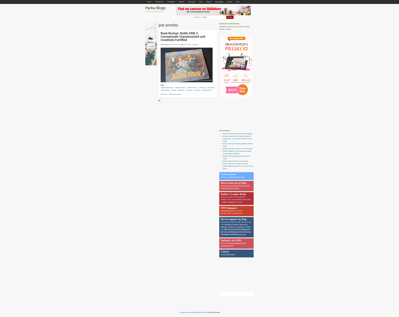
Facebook (231, 202)
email (224, 202)
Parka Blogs (155, 8)
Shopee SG (231, 227)
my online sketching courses (236, 177)
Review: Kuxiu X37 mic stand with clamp (235, 164)
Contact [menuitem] (229, 2)
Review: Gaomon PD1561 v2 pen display (235, 161)
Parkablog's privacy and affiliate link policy (193, 312)
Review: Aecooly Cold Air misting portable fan (237, 136)
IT (247, 222)
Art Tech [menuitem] (181, 2)
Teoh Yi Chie (173, 44)
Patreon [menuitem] (208, 2)
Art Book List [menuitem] (159, 2)
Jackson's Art (243, 224)
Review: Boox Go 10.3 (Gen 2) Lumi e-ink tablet (237, 149)
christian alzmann (180, 88)
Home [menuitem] (149, 2)
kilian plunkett (165, 90)
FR (245, 222)
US (233, 222)
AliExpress (224, 227)
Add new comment (175, 94)
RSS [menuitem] (200, 2)
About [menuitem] (238, 2)
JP (222, 224)
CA (236, 222)
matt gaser (181, 90)
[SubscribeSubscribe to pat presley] (159, 100)
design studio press (167, 88)
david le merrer (192, 88)
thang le (196, 90)
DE (242, 222)
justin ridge (210, 88)
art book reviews (206, 90)
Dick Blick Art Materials (231, 224)
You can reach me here (228, 254)
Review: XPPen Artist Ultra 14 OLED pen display (237, 134)
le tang (174, 90)
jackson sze (202, 88)
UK (239, 222)
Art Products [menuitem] (171, 2)
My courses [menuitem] (191, 2)
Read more (164, 94)
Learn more (242, 234)
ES (250, 222)
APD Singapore (225, 211)
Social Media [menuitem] (219, 2)
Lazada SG (241, 227)
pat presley (189, 90)
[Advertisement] (234, 112)
